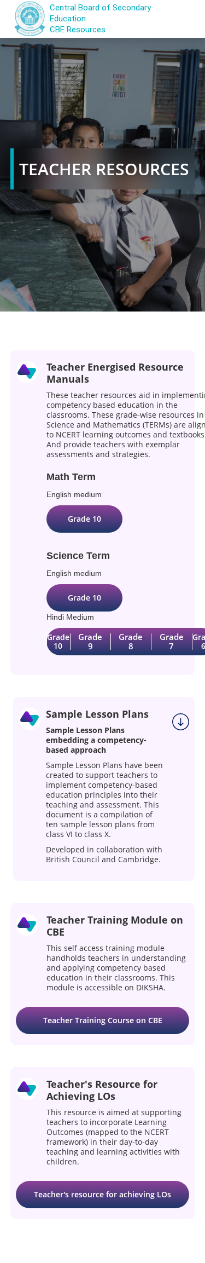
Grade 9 (90, 641)
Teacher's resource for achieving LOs (102, 1194)
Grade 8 (131, 641)
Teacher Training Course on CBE (102, 1020)
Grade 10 (84, 519)
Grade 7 (172, 641)
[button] (178, 18)
